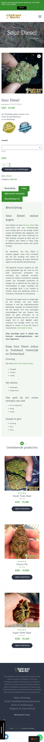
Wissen (4, 151)
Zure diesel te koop (24, 328)
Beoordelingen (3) (12, 199)
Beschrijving (10, 188)
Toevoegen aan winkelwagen (16, 169)
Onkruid (13, 179)
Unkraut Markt (17, 728)
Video (24, 188)
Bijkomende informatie (15, 193)
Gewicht (5, 140)
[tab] (10, 188)
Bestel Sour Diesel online (23, 363)
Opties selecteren (22, 508)
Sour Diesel (30, 225)
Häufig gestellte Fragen (22, 715)
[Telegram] (5, 736)
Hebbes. (21, 8)
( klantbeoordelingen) (16, 104)
